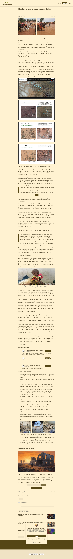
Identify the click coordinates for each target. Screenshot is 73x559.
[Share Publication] (61, 3)
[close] (46, 524)
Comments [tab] (21, 499)
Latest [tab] (22, 511)
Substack (31, 556)
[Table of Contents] (1, 279)
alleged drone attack (31, 386)
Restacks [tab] (25, 499)
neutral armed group (41, 249)
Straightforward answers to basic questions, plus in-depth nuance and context (31, 516)
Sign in (70, 3)
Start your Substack (33, 554)
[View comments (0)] (22, 16)
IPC (52, 203)
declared (33, 205)
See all (20, 537)
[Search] (59, 3)
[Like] (19, 16)
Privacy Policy (44, 539)
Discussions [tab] (26, 511)
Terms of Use (41, 538)
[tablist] (22, 499)
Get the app (41, 554)
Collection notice (44, 551)
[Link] (17, 347)
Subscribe (65, 3)
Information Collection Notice (36, 539)
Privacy (37, 551)
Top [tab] (19, 511)
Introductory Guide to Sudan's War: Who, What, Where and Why (31, 515)
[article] (36, 516)
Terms (40, 551)
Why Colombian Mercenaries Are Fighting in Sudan (30, 522)
